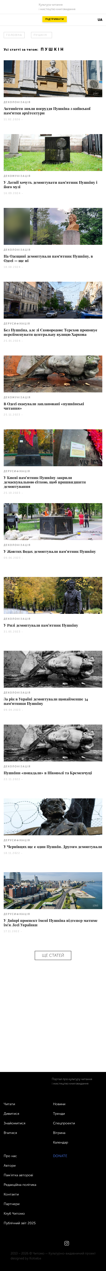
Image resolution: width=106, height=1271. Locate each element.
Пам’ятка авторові (18, 1175)
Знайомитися (14, 1123)
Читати (9, 1104)
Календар (60, 1142)
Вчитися (10, 1133)
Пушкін (40, 35)
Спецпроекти (64, 1123)
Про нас (10, 1156)
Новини (59, 1104)
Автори (10, 1165)
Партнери (11, 1204)
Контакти (11, 1194)
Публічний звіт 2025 (20, 1223)
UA (100, 20)
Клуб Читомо (14, 1213)
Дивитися (11, 1114)
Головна (14, 35)
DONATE (60, 1156)
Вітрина (59, 1133)
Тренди (59, 1114)
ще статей (53, 955)
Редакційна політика (20, 1185)
